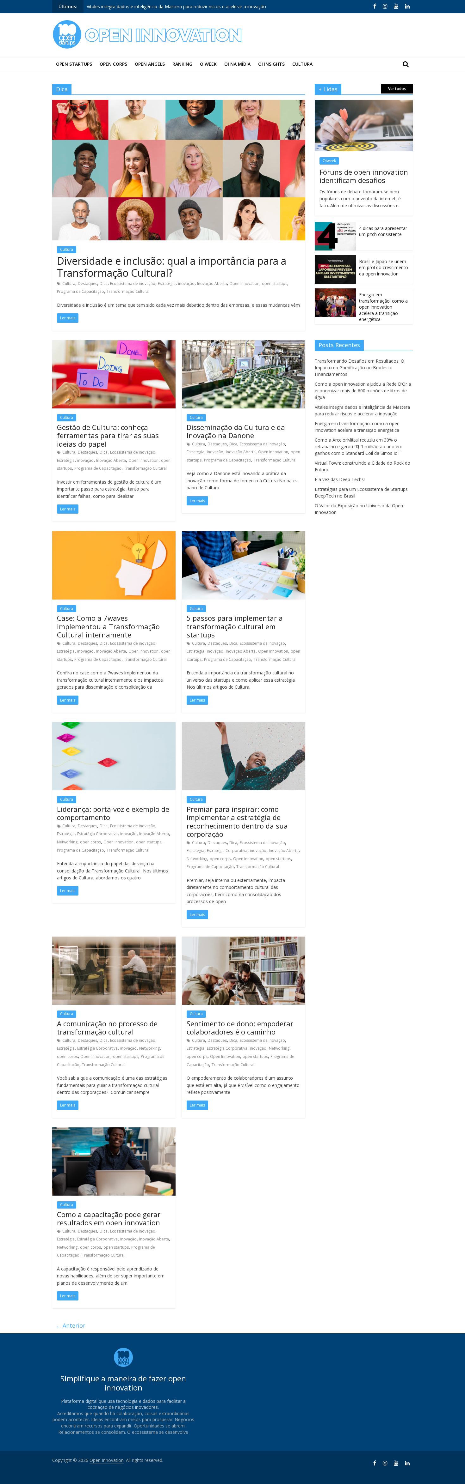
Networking (67, 842)
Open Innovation (244, 283)
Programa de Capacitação (80, 291)
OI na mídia (237, 64)
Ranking (182, 64)
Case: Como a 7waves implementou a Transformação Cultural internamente (108, 626)
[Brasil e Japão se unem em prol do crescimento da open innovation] (335, 259)
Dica (104, 283)
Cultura (302, 64)
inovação (186, 283)
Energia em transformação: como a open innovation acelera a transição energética (172, 8)
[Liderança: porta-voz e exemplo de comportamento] (114, 725)
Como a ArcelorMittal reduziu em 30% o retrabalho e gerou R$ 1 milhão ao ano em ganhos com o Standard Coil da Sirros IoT (358, 446)
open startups (274, 283)
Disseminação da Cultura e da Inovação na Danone (236, 431)
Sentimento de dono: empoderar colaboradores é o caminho (240, 1027)
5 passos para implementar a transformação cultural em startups (235, 626)
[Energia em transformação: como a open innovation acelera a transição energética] (335, 292)
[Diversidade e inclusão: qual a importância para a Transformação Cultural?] (178, 103)
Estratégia (167, 283)
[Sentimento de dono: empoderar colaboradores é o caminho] (243, 940)
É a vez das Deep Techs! (340, 479)
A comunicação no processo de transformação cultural (107, 1027)
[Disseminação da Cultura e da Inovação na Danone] (243, 344)
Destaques (87, 283)
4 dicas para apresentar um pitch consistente (383, 231)
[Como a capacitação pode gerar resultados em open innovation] (114, 1131)
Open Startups (74, 64)
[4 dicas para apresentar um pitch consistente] (335, 225)
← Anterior (70, 1325)
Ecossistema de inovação (132, 283)
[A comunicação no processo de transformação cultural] (114, 940)
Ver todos (397, 88)
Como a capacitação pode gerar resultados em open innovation (108, 1218)
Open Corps (113, 64)
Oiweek (208, 64)
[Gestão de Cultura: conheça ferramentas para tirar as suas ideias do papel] (114, 344)
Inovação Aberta (212, 283)
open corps (90, 842)
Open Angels (150, 64)
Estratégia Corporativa (97, 833)
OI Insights (271, 64)
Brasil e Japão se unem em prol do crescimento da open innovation (383, 267)
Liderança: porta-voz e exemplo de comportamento (113, 813)
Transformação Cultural (128, 291)
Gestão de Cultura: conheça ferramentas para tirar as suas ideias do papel (108, 435)
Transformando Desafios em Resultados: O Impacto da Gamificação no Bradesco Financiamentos (359, 367)
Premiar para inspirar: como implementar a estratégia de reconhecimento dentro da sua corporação (237, 821)
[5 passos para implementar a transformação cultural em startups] (243, 534)
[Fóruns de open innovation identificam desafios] (364, 103)
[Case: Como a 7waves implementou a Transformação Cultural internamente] (114, 534)
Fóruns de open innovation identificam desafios (363, 176)
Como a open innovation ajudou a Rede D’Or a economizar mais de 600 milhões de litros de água (363, 390)
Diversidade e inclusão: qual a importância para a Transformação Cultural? (171, 267)
